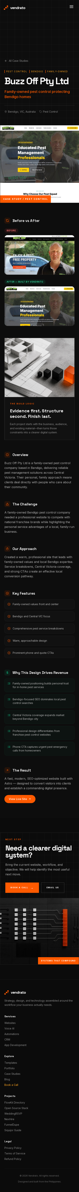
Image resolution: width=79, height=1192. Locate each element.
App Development (15, 1045)
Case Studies (12, 1073)
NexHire (9, 1119)
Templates (10, 1062)
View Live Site (18, 799)
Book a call (22, 888)
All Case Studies (18, 60)
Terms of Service (14, 1153)
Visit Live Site (37, 320)
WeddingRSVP (13, 1113)
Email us (52, 887)
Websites (10, 1022)
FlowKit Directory (14, 1102)
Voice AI (9, 1028)
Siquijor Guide (12, 1130)
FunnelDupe (11, 1124)
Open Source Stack (16, 1108)
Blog (7, 1079)
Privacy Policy (12, 1147)
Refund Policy (12, 1158)
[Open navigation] (71, 6)
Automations (11, 1034)
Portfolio (9, 1068)
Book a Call (11, 1084)
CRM (7, 1039)
